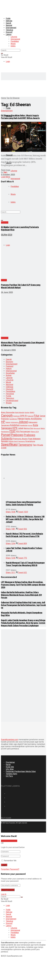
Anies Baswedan (8, 412)
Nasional (9, 25)
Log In (3, 894)
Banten (27, 412)
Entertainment (11, 27)
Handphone (13, 419)
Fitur (36, 415)
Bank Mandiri (19, 412)
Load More (5, 177)
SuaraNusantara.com (9, 739)
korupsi (30, 425)
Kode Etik (10, 767)
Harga (20, 418)
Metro (43, 428)
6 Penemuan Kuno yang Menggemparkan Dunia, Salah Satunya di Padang (23, 503)
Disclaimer (10, 762)
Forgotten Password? (10, 869)
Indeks (13, 46)
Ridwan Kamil (13, 441)
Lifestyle (14, 37)
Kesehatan (10, 373)
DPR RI (23, 415)
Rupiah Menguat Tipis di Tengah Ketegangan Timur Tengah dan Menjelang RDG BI (25, 564)
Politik (8, 18)
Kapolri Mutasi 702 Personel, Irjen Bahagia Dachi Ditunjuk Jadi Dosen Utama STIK (24, 535)
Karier (8, 764)
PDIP (12, 431)
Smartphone (30, 441)
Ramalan (4, 441)
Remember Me (10, 860)
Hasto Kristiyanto (33, 418)
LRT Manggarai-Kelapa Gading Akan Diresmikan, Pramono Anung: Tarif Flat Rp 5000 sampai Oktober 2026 (23, 585)
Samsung (21, 441)
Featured (9, 366)
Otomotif (9, 32)
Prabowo (17, 435)
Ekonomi (9, 362)
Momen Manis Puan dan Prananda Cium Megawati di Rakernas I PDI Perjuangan (22, 344)
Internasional (15, 39)
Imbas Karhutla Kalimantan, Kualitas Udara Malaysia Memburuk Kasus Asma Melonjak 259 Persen (21, 595)
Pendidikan (15, 41)
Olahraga (9, 21)
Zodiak (3, 448)
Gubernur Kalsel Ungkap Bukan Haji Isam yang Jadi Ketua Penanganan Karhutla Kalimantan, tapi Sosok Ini (23, 605)
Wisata (13, 44)
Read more (5, 170)
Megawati (37, 428)
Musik (8, 382)
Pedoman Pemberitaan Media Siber (21, 771)
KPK (14, 428)
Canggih (7, 415)
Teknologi (9, 30)
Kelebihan (15, 425)
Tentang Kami (11, 774)
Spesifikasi (9, 444)
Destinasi (16, 416)
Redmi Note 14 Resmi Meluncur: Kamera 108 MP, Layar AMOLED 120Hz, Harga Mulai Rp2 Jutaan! (25, 519)
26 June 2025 (7, 292)
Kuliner (9, 375)
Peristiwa (10, 394)
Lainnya (8, 34)
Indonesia (14, 422)
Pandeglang (5, 432)
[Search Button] (2, 53)
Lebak (20, 428)
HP (3, 422)
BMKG (32, 412)
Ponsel (5, 435)
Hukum (9, 368)
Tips (34, 445)
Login (8, 61)
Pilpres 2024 (35, 432)
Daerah (8, 23)
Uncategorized (12, 400)
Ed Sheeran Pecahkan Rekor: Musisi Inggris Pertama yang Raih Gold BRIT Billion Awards (20, 116)
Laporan (9, 378)
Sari (5, 172)
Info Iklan (10, 769)
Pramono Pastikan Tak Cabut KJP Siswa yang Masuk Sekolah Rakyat (20, 286)
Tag (8, 98)
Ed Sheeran (15, 98)
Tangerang (25, 444)
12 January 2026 (8, 350)
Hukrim (8, 422)
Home (3, 98)
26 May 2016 (6, 234)
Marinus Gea (28, 428)
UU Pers (9, 776)
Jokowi (23, 422)
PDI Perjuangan (23, 431)
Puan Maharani (34, 439)
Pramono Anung (20, 438)
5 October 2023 (8, 174)
